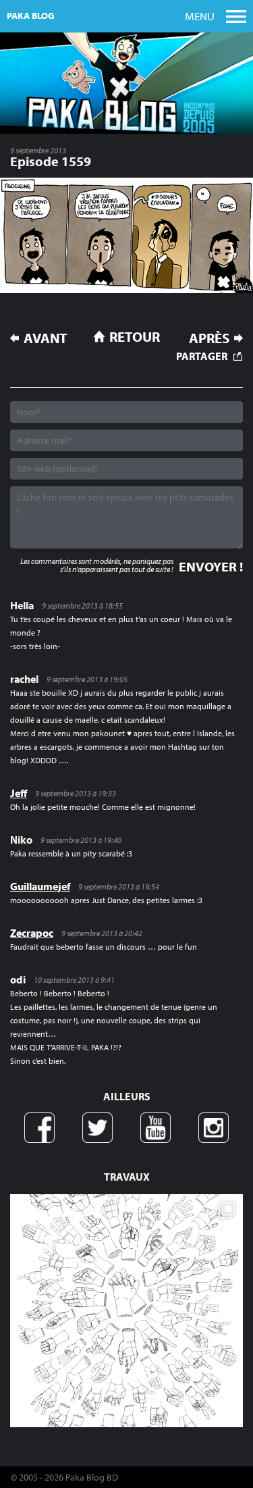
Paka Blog (31, 15)
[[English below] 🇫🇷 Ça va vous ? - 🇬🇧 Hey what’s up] (126, 1310)
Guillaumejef (40, 886)
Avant (45, 338)
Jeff (18, 793)
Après (209, 338)
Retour (134, 336)
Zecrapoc (31, 933)
